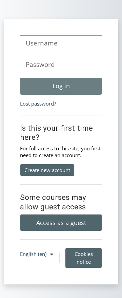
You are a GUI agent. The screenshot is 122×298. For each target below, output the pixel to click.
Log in (61, 86)
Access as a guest (61, 223)
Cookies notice (84, 257)
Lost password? (38, 103)
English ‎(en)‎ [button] (34, 253)
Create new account (47, 170)
